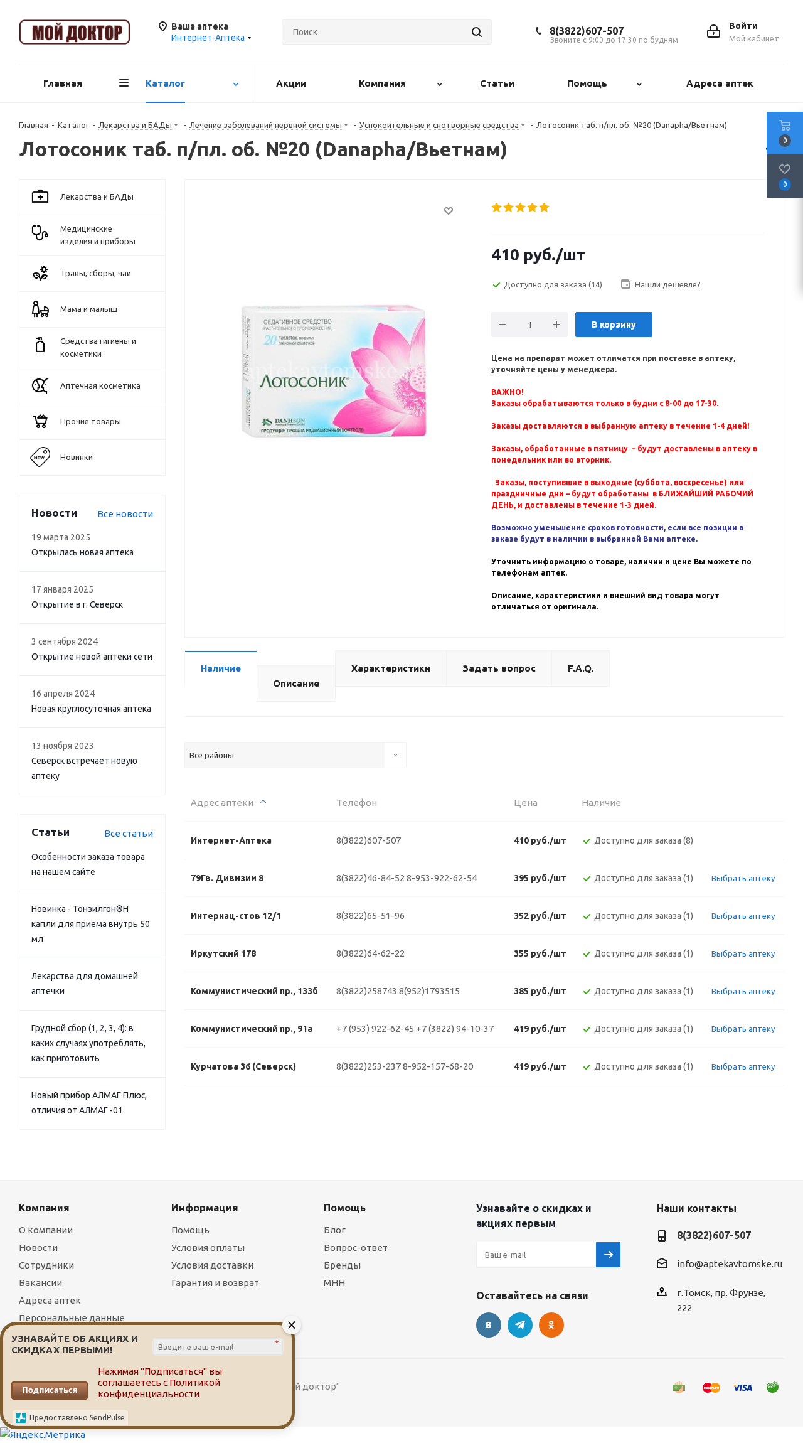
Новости (38, 1247)
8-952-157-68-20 (438, 1066)
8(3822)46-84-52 (370, 877)
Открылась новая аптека (82, 552)
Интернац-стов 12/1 (236, 916)
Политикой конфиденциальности (159, 1388)
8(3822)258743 (366, 990)
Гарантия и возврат (215, 1282)
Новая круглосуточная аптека (91, 709)
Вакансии (40, 1282)
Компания (44, 1207)
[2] (509, 208)
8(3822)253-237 (368, 1066)
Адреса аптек (50, 1300)
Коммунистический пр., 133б (254, 991)
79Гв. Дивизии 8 (227, 878)
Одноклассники (551, 1325)
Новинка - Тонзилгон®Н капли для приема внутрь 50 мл (90, 924)
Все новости (125, 513)
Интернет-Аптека (231, 840)
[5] (545, 208)
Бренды (342, 1265)
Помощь (190, 1230)
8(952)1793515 (429, 990)
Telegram (520, 1325)
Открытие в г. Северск (77, 604)
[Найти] (477, 32)
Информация (204, 1207)
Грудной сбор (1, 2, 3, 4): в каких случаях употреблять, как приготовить (88, 1043)
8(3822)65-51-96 (370, 915)
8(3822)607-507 (587, 30)
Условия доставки (212, 1265)
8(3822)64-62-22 (370, 953)
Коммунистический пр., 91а (251, 1029)
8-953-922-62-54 (442, 877)
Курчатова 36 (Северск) (243, 1066)
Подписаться (50, 1389)
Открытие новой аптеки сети (91, 657)
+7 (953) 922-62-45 (375, 1028)
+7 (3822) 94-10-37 (455, 1028)
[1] (497, 208)
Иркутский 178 (223, 953)
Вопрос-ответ (356, 1247)
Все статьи (128, 833)
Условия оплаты (208, 1247)
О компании (46, 1230)
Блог (335, 1230)
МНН (334, 1282)
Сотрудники (46, 1265)
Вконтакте (488, 1325)
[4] (533, 208)
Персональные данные (72, 1317)
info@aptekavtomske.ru (729, 1263)
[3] (521, 208)
